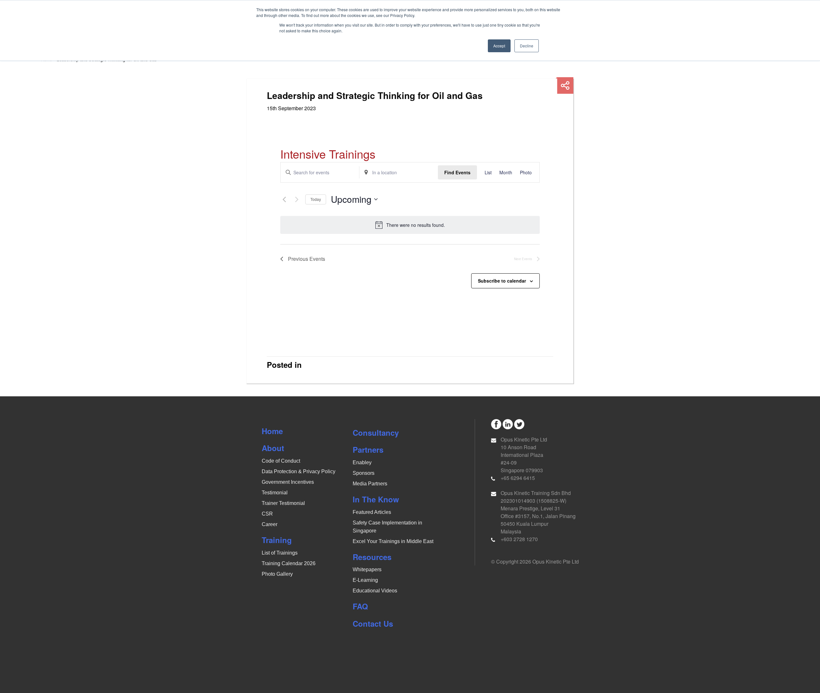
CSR (267, 513)
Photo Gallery (277, 574)
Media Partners (370, 483)
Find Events (457, 172)
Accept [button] (499, 45)
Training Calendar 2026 (289, 563)
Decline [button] (526, 45)
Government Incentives (288, 482)
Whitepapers (367, 569)
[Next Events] (296, 199)
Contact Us (373, 623)
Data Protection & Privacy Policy (298, 471)
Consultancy (376, 432)
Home (272, 430)
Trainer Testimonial (283, 503)
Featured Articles (372, 512)
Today (315, 199)
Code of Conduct (281, 461)
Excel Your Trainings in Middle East (393, 541)
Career (269, 524)
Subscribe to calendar (502, 280)
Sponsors (363, 473)
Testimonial (275, 492)
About (273, 447)
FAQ (360, 606)
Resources (372, 556)
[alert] (410, 225)
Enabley (362, 462)
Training (277, 539)
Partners (368, 449)
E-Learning (365, 580)
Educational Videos (375, 590)
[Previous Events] (284, 199)
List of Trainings (280, 553)
